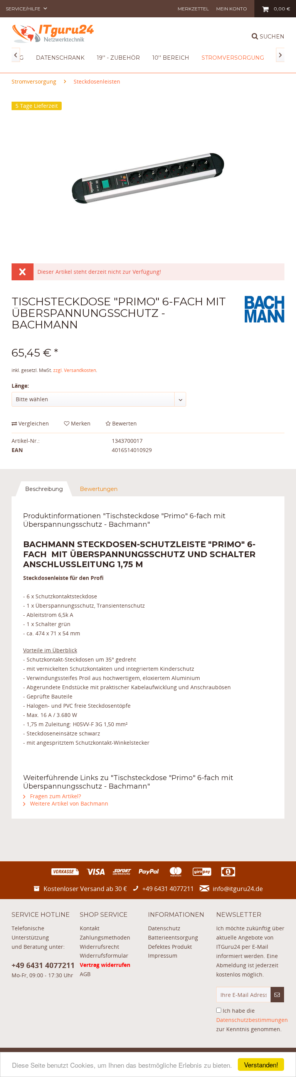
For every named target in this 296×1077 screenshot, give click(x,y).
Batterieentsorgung (173, 937)
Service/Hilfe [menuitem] (24, 9)
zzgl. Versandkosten (74, 370)
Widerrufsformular (104, 955)
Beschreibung (44, 489)
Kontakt (89, 928)
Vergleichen (33, 423)
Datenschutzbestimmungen (252, 1019)
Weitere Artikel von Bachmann (68, 803)
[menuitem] (193, 8)
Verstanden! (261, 1064)
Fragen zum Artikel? (55, 796)
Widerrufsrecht (99, 946)
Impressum (162, 955)
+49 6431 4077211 (43, 965)
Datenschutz (164, 928)
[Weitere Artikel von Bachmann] (264, 309)
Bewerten (124, 423)
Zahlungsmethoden (105, 937)
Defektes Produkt (170, 946)
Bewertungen (99, 489)
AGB (85, 974)
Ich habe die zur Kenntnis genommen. (252, 1020)
